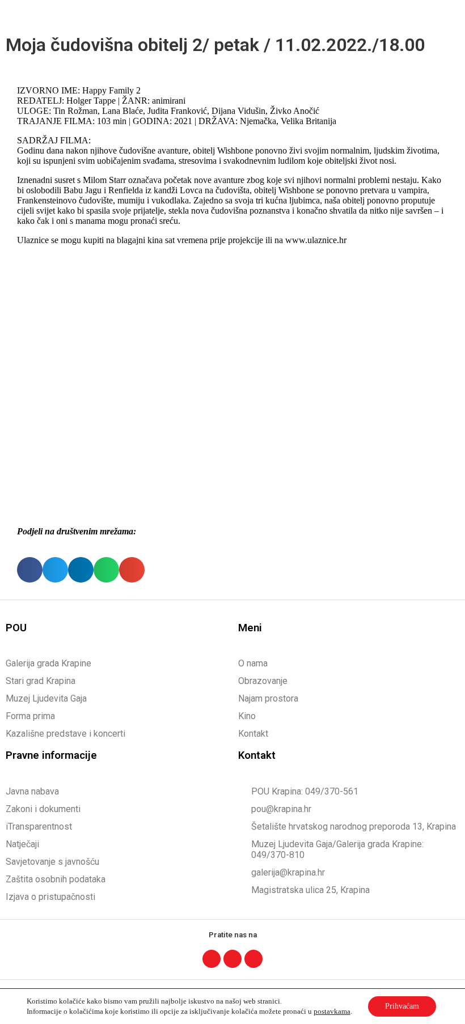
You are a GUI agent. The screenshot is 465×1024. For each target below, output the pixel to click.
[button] (446, 15)
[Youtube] (253, 959)
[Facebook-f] (211, 959)
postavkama (332, 1011)
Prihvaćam (402, 1006)
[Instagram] (232, 959)
